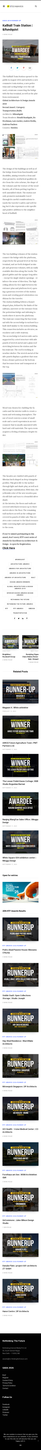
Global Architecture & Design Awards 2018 (20, 587)
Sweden (32, 608)
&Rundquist (20, 559)
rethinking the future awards (20, 604)
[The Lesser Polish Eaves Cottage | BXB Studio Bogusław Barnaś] (20, 765)
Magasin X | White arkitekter (15, 707)
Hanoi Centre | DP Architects (16, 1311)
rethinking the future (20, 599)
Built (33, 577)
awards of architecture (15, 577)
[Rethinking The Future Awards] (15, 6)
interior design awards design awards (20, 594)
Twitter (5, 1415)
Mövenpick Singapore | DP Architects (20, 1086)
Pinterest (6, 1412)
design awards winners (20, 582)
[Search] (36, 6)
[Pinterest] (23, 67)
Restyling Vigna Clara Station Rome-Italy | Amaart (30, 656)
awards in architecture (20, 573)
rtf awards (18, 608)
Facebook (6, 1404)
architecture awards (20, 564)
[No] (38, 1441)
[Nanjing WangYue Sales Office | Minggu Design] (20, 803)
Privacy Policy (7, 1383)
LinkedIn (5, 1410)
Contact (5, 1388)
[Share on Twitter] (17, 67)
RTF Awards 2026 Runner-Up (14, 945)
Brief (4, 1375)
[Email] (29, 67)
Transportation (20, 613)
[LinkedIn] (23, 618)
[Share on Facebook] (11, 67)
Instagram (6, 1407)
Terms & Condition (9, 1386)
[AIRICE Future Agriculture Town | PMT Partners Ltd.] (20, 727)
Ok (20, 1445)
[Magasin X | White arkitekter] (20, 691)
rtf (6, 608)
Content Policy (8, 1380)
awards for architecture (20, 568)
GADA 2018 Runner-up (12, 20)
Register (6, 1378)
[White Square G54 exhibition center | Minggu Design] (20, 841)
